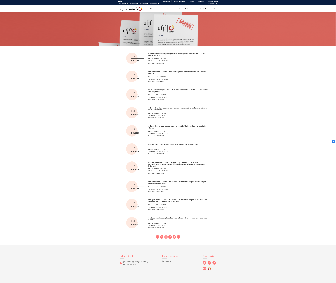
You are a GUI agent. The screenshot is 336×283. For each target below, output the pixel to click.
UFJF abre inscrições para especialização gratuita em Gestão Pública (173, 144)
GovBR (120, 1)
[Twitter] (205, 265)
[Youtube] (205, 271)
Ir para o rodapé (154, 3)
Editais (168, 9)
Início (151, 9)
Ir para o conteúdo (122, 3)
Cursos (174, 9)
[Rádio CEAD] (210, 271)
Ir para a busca (143, 3)
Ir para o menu (133, 3)
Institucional (159, 9)
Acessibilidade (211, 3)
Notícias (187, 9)
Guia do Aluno (204, 9)
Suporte (195, 9)
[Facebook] (210, 265)
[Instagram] (214, 265)
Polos (181, 9)
